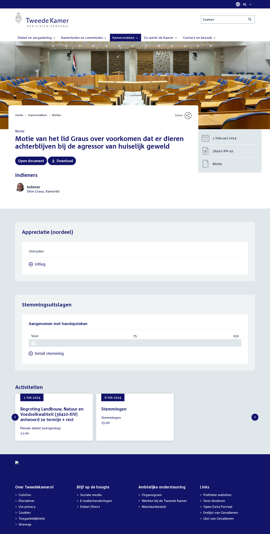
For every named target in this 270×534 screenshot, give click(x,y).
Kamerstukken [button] (123, 37)
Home (19, 115)
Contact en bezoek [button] (198, 37)
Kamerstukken (37, 115)
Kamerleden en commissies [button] (82, 37)
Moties (56, 115)
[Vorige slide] (15, 417)
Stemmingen (114, 408)
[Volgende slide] (254, 417)
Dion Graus (35, 191)
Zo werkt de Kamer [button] (159, 37)
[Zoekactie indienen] (250, 19)
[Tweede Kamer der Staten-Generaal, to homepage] (42, 19)
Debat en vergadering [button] (35, 37)
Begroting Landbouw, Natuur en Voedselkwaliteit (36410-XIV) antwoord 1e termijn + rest (52, 414)
